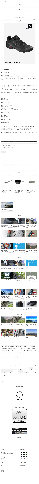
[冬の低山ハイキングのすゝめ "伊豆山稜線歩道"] (31, 332)
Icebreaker (17, 350)
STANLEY (3, 357)
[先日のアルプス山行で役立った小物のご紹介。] (31, 233)
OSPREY (19, 352)
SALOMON (3, 152)
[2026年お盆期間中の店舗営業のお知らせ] (7, 275)
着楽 (1, 465)
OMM (11, 352)
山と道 (35, 357)
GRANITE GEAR (28, 348)
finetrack (22, 348)
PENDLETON (31, 352)
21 (26, 372)
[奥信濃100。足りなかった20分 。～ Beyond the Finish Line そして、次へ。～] (31, 319)
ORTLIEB (14, 352)
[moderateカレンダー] (7, 205)
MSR (35, 350)
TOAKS (19, 357)
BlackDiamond (26, 346)
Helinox (3, 350)
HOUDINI (13, 350)
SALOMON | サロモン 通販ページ (9, 145)
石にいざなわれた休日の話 (5, 308)
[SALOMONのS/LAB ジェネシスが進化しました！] (7, 221)
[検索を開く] (37, 1)
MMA (24, 350)
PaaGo (23, 352)
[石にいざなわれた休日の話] (19, 319)
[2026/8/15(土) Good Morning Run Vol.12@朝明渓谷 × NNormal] (19, 275)
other (23, 17)
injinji (21, 350)
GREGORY (33, 348)
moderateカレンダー (4, 209)
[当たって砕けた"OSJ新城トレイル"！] (7, 332)
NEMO (3, 352)
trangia (23, 357)
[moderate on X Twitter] (4, 1)
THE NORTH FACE (13, 357)
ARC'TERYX (12, 346)
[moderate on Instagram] (2, 1)
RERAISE (2, 471)
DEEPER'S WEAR (4, 348)
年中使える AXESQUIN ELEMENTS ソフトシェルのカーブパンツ (6, 238)
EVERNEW (14, 348)
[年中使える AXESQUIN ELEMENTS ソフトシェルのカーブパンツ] (7, 233)
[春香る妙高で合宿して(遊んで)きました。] (19, 332)
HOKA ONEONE (8, 350)
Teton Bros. (7, 357)
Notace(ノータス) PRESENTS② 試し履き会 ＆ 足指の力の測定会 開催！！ (19, 226)
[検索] (36, 381)
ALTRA (3, 346)
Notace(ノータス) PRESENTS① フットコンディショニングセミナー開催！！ (31, 226)
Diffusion (2, 467)
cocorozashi (3, 466)
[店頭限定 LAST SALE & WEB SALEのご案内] (19, 246)
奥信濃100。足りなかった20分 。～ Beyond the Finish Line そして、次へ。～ (31, 325)
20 (20, 372)
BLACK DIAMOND (32, 346)
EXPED (19, 348)
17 (4, 372)
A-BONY (2, 470)
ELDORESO (10, 348)
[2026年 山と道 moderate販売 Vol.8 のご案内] (31, 275)
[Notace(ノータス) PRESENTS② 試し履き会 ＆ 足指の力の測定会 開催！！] (19, 221)
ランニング (31, 357)
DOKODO (2, 469)
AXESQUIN (17, 346)
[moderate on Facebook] (5, 1)
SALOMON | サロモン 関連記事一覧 (9, 147)
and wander (7, 346)
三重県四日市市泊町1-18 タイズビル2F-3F (7, 453)
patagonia (26, 352)
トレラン (26, 357)
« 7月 (2, 377)
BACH (21, 346)
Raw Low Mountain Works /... (19, 308)
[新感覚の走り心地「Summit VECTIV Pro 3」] (19, 233)
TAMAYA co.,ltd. (22, 465)
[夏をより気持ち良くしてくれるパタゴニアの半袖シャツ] (7, 246)
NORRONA (6, 352)
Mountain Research (30, 350)
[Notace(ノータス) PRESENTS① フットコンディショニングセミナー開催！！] (31, 221)
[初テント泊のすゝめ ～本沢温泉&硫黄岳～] (31, 246)
